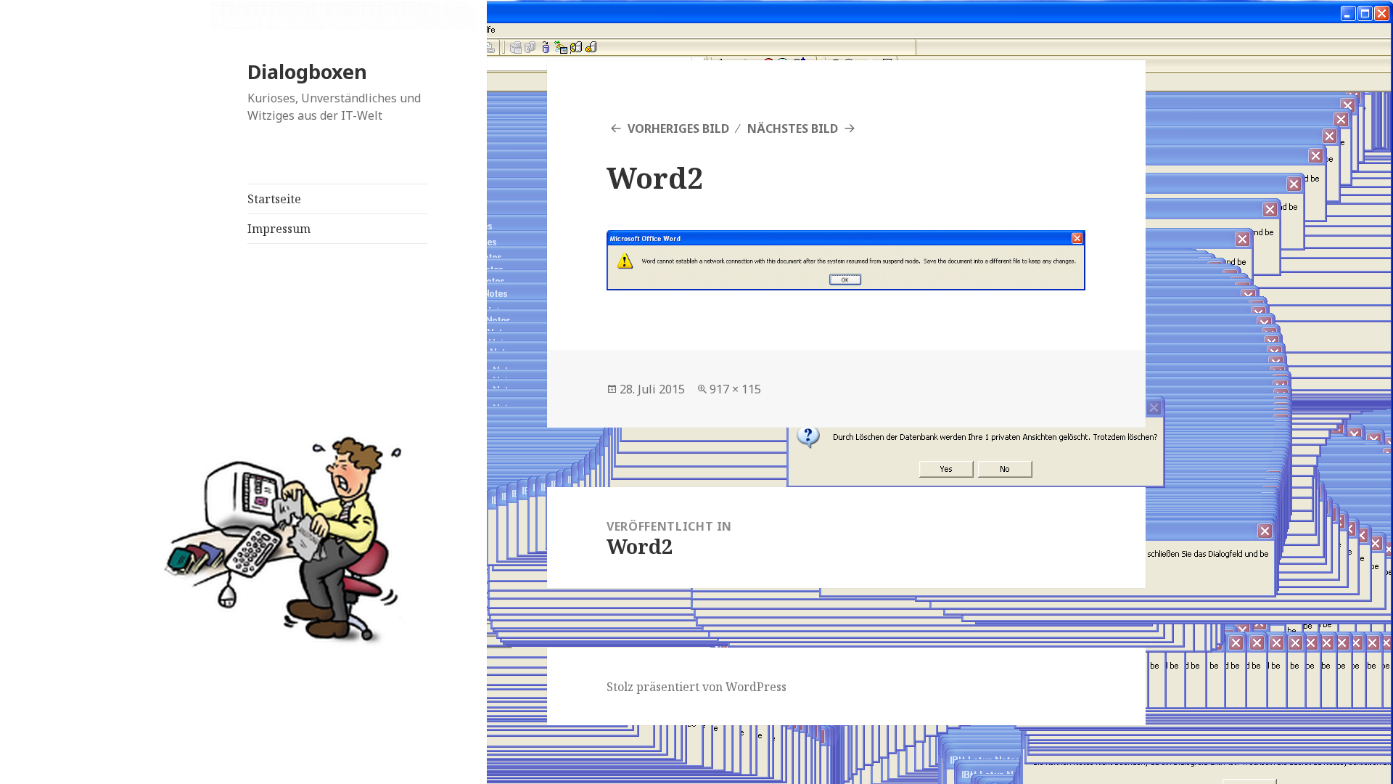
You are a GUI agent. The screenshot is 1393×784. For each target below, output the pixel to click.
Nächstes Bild (792, 128)
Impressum (279, 229)
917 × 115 (735, 389)
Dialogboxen (307, 71)
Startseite (274, 199)
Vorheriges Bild (678, 128)
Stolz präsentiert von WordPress (696, 687)
